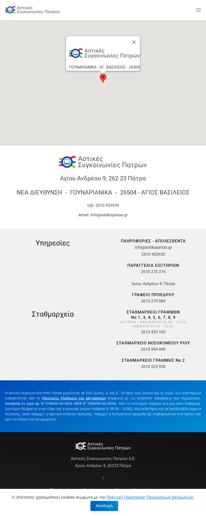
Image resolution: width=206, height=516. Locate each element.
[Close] (134, 42)
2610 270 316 (153, 271)
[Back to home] (32, 10)
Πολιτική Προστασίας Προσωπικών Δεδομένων (150, 497)
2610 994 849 (153, 349)
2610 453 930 (153, 332)
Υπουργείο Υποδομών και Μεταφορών (74, 398)
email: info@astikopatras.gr (103, 215)
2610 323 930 (153, 366)
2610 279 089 (153, 301)
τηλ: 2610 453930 (103, 205)
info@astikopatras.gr (153, 247)
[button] (198, 10)
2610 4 (147, 254)
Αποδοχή (104, 505)
